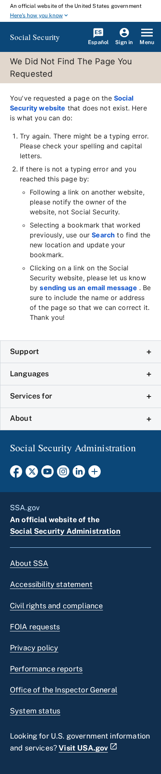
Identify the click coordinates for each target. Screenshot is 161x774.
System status (35, 710)
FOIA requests (35, 626)
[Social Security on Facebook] (16, 474)
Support (24, 351)
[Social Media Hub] (94, 474)
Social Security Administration (65, 531)
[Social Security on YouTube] (47, 474)
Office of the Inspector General (63, 689)
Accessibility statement (51, 584)
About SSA (29, 563)
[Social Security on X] (32, 474)
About (21, 418)
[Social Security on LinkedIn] (79, 474)
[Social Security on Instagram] (63, 474)
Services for (31, 396)
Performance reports (46, 668)
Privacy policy (34, 647)
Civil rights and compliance (56, 605)
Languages (29, 373)
